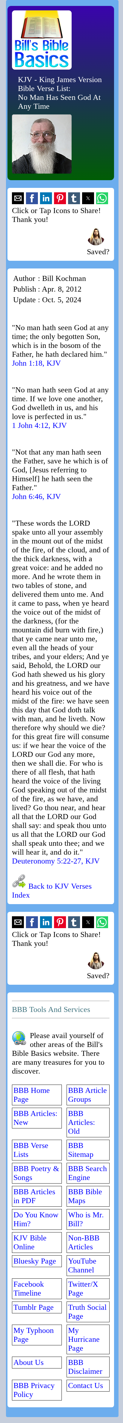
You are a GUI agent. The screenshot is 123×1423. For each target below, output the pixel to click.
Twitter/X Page (83, 1288)
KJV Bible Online (30, 1242)
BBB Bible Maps (85, 1196)
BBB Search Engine (87, 1173)
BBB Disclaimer (85, 1367)
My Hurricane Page (84, 1339)
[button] (18, 198)
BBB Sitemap (80, 1150)
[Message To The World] (96, 243)
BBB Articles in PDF (34, 1196)
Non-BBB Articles (83, 1242)
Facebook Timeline (28, 1288)
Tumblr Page (33, 1307)
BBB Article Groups (87, 1095)
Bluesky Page (34, 1261)
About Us (28, 1362)
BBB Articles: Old (81, 1122)
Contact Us (85, 1385)
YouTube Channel (82, 1265)
